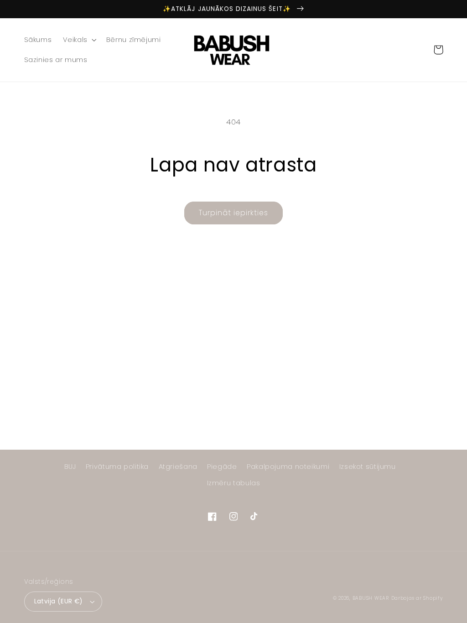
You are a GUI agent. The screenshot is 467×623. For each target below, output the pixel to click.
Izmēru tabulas (233, 483)
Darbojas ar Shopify (417, 598)
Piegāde (222, 466)
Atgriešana (178, 466)
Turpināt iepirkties (234, 213)
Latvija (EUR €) (58, 601)
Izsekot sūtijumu (367, 466)
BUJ (70, 466)
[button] (78, 40)
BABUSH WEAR (371, 598)
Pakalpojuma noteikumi (288, 466)
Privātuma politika (117, 466)
